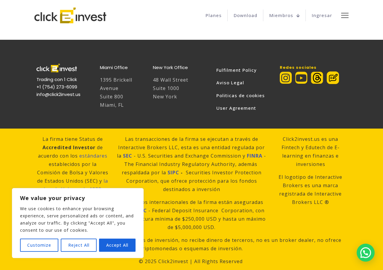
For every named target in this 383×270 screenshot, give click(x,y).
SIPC (173, 172)
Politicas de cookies (240, 95)
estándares (93, 155)
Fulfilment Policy (236, 70)
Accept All (117, 245)
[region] (78, 223)
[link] (317, 77)
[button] (366, 253)
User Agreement (236, 108)
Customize (39, 245)
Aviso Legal (230, 83)
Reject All (78, 245)
